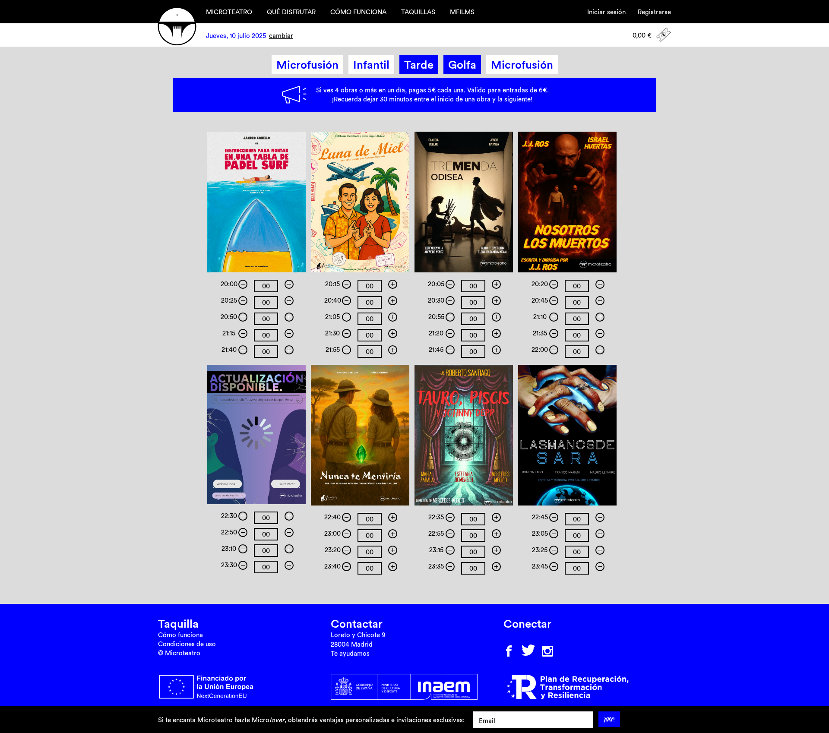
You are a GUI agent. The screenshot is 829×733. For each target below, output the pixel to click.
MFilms (462, 12)
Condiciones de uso (187, 644)
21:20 (436, 333)
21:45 (436, 349)
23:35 (436, 566)
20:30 (436, 300)
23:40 (332, 566)
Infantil (371, 64)
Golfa (462, 64)
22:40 (332, 517)
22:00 (540, 349)
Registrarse (654, 12)
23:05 (540, 533)
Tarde (418, 64)
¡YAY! (609, 719)
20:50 (229, 317)
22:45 (540, 517)
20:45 (540, 300)
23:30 (229, 565)
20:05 (436, 284)
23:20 (333, 550)
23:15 (436, 550)
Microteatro (177, 26)
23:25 (539, 550)
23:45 (540, 566)
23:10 (228, 548)
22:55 (436, 533)
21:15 (228, 333)
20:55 (436, 317)
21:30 (332, 333)
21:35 (540, 333)
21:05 (332, 317)
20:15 (332, 284)
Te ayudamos (350, 653)
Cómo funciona (180, 635)
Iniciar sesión (606, 12)
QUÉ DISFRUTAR (291, 12)
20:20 (540, 284)
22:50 (229, 532)
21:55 (333, 349)
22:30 (229, 516)
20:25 (229, 300)
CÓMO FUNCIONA (358, 12)
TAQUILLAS (418, 12)
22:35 (436, 517)
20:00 (229, 284)
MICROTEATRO (229, 12)
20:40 (332, 300)
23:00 (332, 533)
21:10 (540, 317)
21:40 (229, 349)
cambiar (281, 36)
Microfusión (307, 64)
